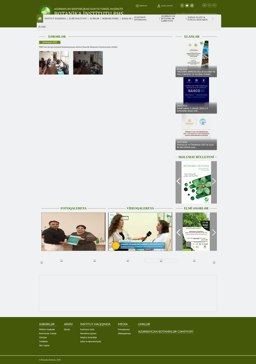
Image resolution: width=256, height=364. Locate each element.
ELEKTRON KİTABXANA (140, 18)
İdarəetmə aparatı (88, 334)
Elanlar (67, 330)
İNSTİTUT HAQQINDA (95, 324)
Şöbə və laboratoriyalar (90, 342)
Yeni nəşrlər (44, 346)
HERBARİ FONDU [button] (110, 18)
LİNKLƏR (144, 324)
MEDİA (123, 324)
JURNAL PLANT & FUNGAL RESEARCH (197, 18)
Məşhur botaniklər (88, 338)
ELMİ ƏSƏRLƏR (196, 208)
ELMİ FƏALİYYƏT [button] (78, 18)
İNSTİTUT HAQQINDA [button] (55, 18)
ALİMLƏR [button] (94, 18)
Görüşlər (43, 338)
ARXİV (68, 324)
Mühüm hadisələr (47, 330)
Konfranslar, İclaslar (48, 334)
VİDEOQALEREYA (140, 208)
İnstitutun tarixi (87, 330)
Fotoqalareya (124, 330)
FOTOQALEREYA (74, 208)
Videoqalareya (124, 334)
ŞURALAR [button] (126, 18)
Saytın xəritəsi (167, 6)
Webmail (143, 6)
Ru (214, 5)
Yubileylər (43, 342)
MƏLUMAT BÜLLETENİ (196, 157)
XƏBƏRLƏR (57, 36)
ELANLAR (191, 36)
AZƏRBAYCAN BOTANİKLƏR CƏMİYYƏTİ (168, 18)
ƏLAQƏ (41, 27)
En (209, 5)
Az (204, 5)
